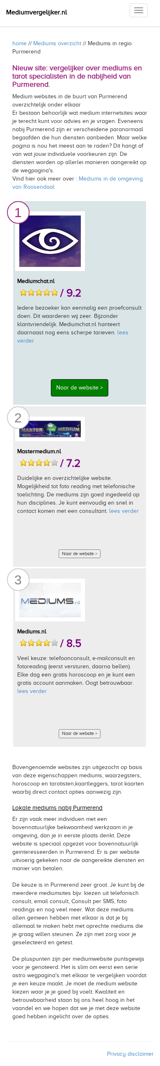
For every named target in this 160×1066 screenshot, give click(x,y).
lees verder (124, 511)
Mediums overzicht (57, 43)
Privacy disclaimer (130, 1054)
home (19, 43)
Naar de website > (79, 388)
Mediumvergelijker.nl (36, 12)
